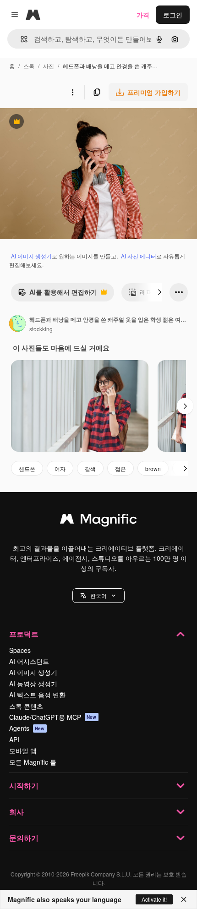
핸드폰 (27, 468)
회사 (16, 811)
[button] (98, 595)
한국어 (98, 595)
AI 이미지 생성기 (31, 256)
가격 (143, 14)
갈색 (90, 468)
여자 (60, 468)
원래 (53, 122)
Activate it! (154, 899)
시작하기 (23, 785)
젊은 (120, 468)
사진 (48, 66)
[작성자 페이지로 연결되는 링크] (17, 324)
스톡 (28, 66)
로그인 (172, 14)
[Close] (183, 899)
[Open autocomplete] (20, 39)
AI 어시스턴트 (29, 661)
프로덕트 (23, 634)
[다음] (159, 292)
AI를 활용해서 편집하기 (57, 294)
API (14, 739)
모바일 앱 (23, 750)
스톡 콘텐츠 (26, 706)
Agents (27, 728)
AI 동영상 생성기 (33, 683)
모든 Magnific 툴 (32, 762)
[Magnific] (98, 521)
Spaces (20, 650)
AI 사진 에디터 (138, 256)
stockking (41, 329)
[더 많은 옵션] (72, 92)
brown (153, 468)
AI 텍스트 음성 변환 (37, 694)
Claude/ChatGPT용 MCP (53, 717)
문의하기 (23, 837)
